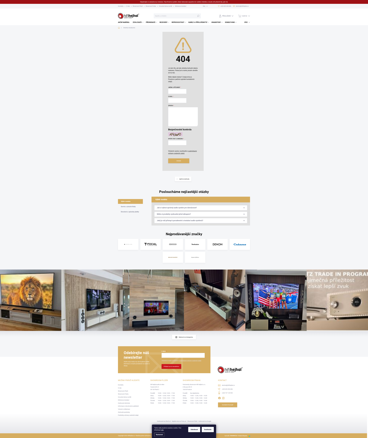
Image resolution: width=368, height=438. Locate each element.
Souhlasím (207, 429)
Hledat (198, 16)
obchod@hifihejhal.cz (228, 385)
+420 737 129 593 (227, 393)
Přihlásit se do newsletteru (171, 366)
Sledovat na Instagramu (186, 337)
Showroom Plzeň (138, 6)
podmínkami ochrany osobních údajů (190, 360)
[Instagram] (223, 397)
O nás (128, 6)
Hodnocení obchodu (124, 403)
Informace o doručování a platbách (128, 406)
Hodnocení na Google (204, 421)
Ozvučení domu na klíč (165, 6)
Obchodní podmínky (124, 412)
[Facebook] (219, 397)
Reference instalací (180, 6)
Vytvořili (227, 435)
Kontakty (120, 6)
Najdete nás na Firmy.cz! (179, 421)
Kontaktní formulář (227, 405)
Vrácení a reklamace (124, 409)
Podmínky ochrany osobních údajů (128, 415)
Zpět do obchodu (184, 179)
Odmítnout (194, 429)
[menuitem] (124, 22)
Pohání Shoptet (242, 435)
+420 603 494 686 (227, 389)
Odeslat (178, 161)
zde (162, 430)
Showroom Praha (151, 6)
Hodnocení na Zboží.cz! (164, 421)
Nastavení (159, 435)
